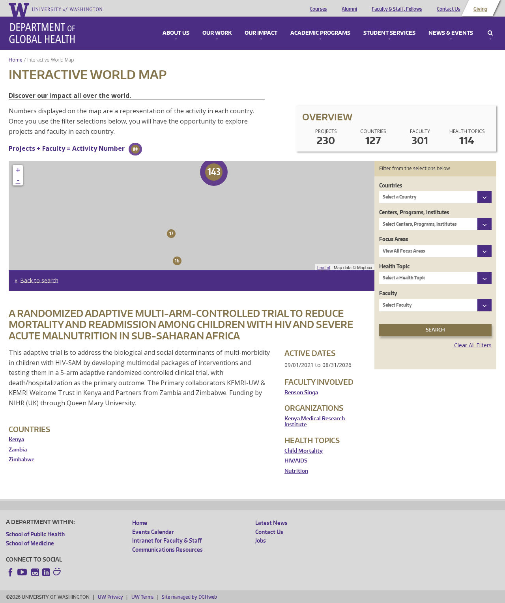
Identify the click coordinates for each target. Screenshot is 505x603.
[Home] (42, 33)
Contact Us (448, 9)
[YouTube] (23, 572)
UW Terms (142, 597)
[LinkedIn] (46, 572)
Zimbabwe (21, 460)
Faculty (388, 293)
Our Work (217, 33)
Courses (318, 9)
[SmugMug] (58, 572)
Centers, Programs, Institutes (414, 212)
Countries (390, 185)
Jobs (260, 540)
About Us (176, 33)
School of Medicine (30, 543)
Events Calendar (153, 531)
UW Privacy (110, 597)
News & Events (450, 33)
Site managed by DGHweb (189, 597)
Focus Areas (393, 239)
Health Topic (394, 266)
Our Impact (261, 33)
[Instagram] (35, 572)
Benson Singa (301, 392)
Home (15, 59)
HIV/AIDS (295, 461)
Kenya (16, 439)
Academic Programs (320, 33)
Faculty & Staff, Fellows (397, 9)
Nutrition (296, 471)
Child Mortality (303, 451)
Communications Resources (167, 549)
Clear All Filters (473, 345)
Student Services (389, 33)
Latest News (271, 522)
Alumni (349, 9)
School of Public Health (35, 534)
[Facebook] (10, 572)
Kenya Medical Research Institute (314, 422)
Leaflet (323, 267)
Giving (480, 9)
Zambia (18, 450)
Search (490, 33)
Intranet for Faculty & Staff (167, 540)
